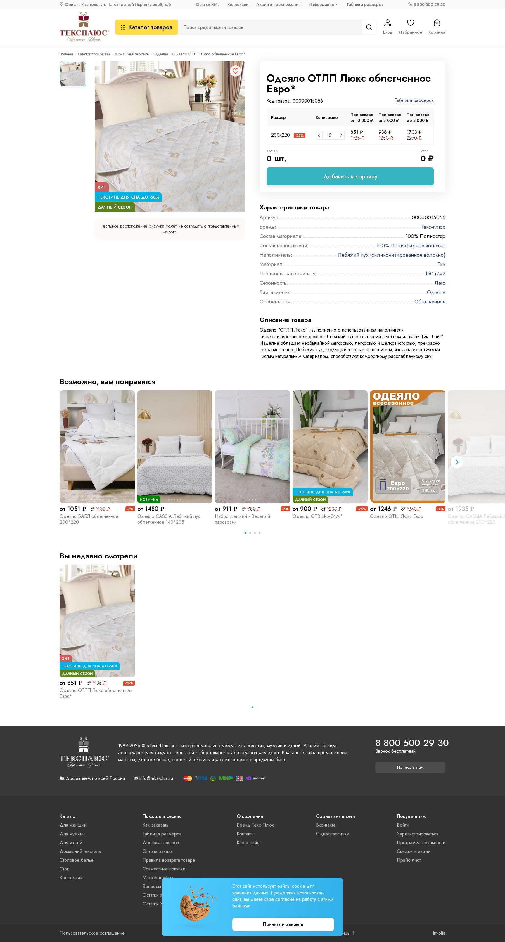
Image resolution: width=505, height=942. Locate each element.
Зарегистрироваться (417, 833)
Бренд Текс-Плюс (255, 825)
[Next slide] (457, 462)
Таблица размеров (364, 4)
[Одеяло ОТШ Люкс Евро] (407, 446)
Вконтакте (326, 825)
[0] (319, 135)
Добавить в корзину (350, 176)
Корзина (436, 32)
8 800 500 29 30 (429, 4)
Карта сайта (249, 842)
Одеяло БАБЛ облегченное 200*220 (89, 519)
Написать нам (410, 767)
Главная (66, 54)
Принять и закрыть (283, 924)
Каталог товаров (150, 27)
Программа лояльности (421, 842)
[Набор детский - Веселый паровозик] (252, 446)
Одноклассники (332, 833)
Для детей (71, 842)
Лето (440, 283)
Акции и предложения (278, 4)
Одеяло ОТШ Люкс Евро (396, 516)
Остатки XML (207, 4)
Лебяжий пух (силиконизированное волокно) (391, 255)
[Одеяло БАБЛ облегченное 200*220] (97, 446)
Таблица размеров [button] (414, 100)
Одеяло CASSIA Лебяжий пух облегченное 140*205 (168, 519)
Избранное (410, 32)
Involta (439, 933)
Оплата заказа (158, 851)
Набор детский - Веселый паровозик (242, 519)
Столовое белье (77, 860)
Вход (387, 32)
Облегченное (429, 302)
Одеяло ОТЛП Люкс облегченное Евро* (96, 693)
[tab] (245, 533)
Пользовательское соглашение (92, 933)
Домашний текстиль (131, 54)
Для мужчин (72, 833)
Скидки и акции (413, 851)
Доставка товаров (161, 842)
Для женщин (73, 825)
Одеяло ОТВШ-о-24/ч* (318, 516)
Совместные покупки (164, 868)
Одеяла (160, 54)
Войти (403, 825)
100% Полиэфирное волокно (410, 245)
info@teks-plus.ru (156, 778)
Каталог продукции (93, 54)
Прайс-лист (409, 860)
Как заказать (155, 825)
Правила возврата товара (169, 860)
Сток (64, 868)
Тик (441, 264)
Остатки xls (154, 895)
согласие (285, 899)
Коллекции (237, 4)
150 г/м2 (435, 273)
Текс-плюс (433, 227)
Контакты (246, 833)
